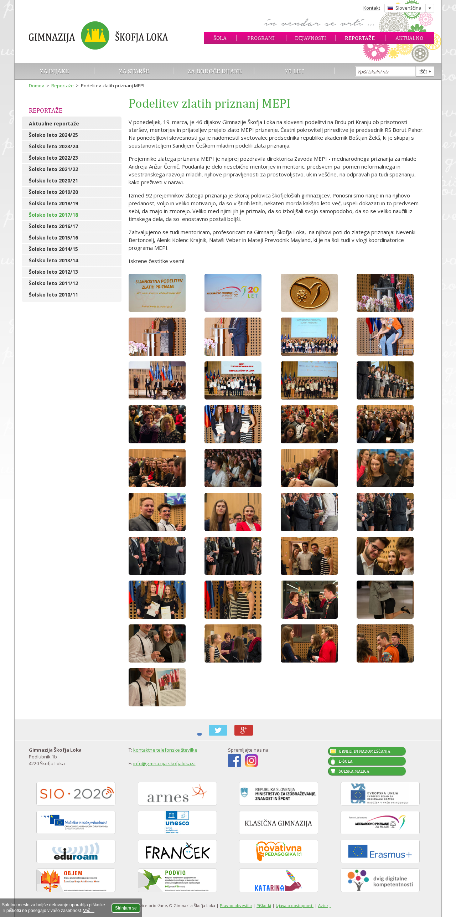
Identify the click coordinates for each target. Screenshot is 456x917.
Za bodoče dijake (214, 71)
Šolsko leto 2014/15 (53, 249)
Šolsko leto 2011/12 (53, 283)
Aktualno (409, 38)
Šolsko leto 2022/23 (53, 157)
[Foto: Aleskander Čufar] (239, 337)
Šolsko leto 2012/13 (53, 271)
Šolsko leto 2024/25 (53, 135)
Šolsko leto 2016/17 (53, 226)
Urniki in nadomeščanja (364, 751)
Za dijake (54, 71)
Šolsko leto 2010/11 (53, 294)
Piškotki (263, 905)
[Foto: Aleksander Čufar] (239, 293)
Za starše (134, 71)
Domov (36, 85)
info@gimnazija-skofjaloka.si (164, 763)
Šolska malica (354, 771)
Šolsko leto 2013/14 (53, 260)
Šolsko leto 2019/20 (53, 192)
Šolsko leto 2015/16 (53, 237)
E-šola (345, 761)
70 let (294, 71)
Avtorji (324, 905)
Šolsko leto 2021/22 (53, 169)
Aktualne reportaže (54, 123)
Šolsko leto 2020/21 (53, 180)
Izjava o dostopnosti (295, 905)
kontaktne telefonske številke (165, 750)
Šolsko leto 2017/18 (53, 214)
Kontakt (371, 8)
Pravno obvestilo (236, 905)
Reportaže (360, 38)
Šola (220, 38)
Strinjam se (126, 908)
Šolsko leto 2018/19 (53, 203)
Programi (261, 38)
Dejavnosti (310, 38)
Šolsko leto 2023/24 (53, 146)
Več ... (88, 910)
